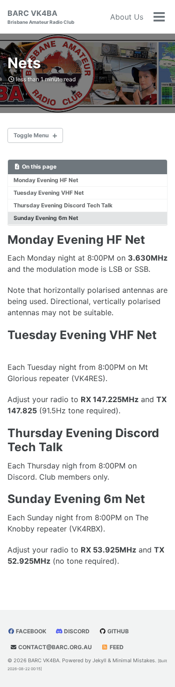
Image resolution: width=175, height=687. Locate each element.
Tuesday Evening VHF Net (49, 192)
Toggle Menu (31, 135)
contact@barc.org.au (55, 647)
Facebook (30, 631)
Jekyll (99, 660)
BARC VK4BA (40, 16)
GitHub (117, 631)
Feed (116, 647)
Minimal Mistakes (133, 660)
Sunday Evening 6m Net (46, 217)
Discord (76, 631)
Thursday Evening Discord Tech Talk (63, 205)
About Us (126, 16)
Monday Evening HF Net (46, 180)
